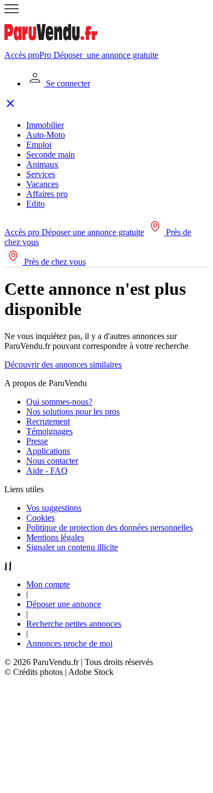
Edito (35, 203)
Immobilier (45, 125)
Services (40, 174)
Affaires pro (47, 194)
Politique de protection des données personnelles (109, 527)
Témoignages (49, 431)
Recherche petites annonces (73, 623)
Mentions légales (55, 537)
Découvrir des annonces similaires (63, 364)
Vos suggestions (53, 507)
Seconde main (50, 154)
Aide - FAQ (47, 470)
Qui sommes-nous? (59, 401)
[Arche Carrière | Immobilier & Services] (106, 783)
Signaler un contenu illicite (72, 547)
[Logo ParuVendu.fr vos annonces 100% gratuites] (50, 45)
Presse (37, 441)
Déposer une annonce (63, 604)
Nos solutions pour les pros (73, 411)
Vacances (42, 184)
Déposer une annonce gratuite (93, 232)
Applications (48, 451)
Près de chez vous (54, 261)
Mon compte (48, 584)
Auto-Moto (45, 134)
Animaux (42, 164)
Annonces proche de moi (69, 643)
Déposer (106, 55)
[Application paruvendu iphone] (5, 565)
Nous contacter (52, 460)
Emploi (38, 144)
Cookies (40, 517)
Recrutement (48, 421)
